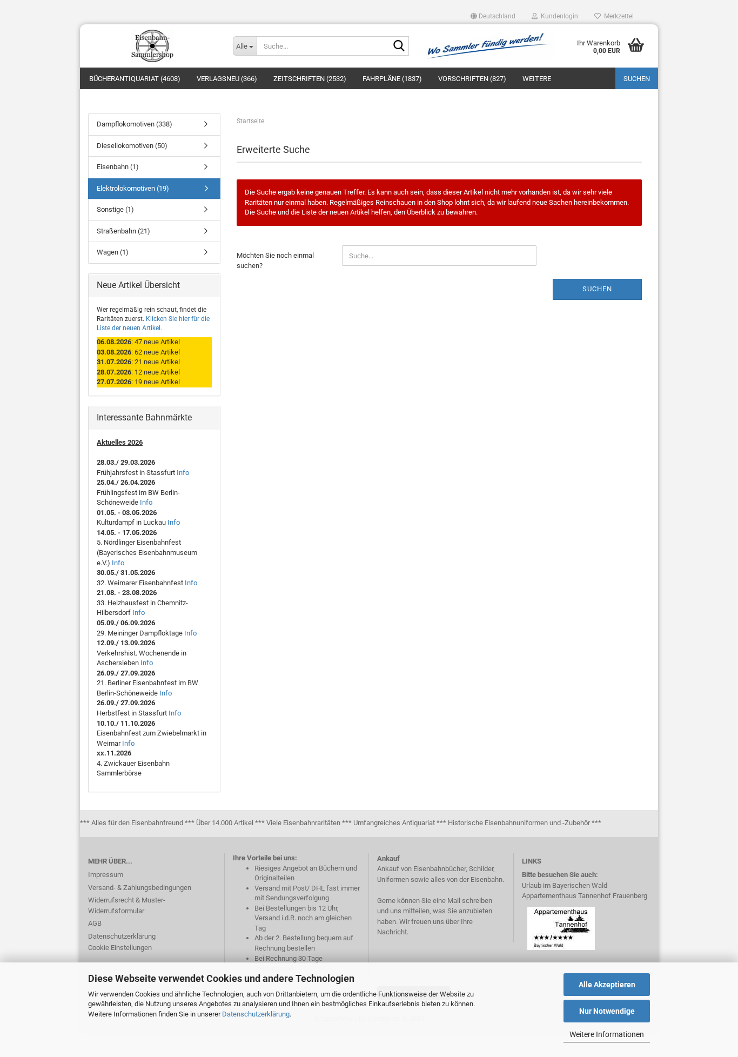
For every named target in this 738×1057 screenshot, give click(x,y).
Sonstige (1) (115, 209)
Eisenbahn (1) (118, 167)
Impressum (105, 875)
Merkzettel (617, 16)
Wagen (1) (113, 252)
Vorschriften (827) (472, 79)
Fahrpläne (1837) (392, 79)
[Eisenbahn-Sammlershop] (152, 46)
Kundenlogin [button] (558, 16)
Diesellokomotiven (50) (132, 146)
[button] (493, 16)
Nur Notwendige (607, 1011)
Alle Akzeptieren (607, 984)
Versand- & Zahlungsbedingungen (139, 888)
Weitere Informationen (606, 1034)
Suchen (636, 79)
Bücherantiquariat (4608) (134, 79)
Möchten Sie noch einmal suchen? (275, 260)
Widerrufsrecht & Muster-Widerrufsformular (126, 905)
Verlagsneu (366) (227, 79)
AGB (95, 923)
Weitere (536, 79)
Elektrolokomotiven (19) (133, 188)
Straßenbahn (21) (123, 231)
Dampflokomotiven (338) (134, 124)
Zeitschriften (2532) (309, 79)
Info (183, 473)
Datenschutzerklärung (256, 1014)
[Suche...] (398, 46)
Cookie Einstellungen (120, 948)
